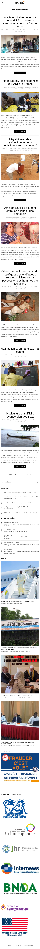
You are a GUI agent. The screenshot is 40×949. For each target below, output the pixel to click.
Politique (28, 87)
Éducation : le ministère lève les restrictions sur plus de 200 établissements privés (21, 497)
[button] (37, 482)
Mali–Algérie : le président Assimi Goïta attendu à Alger (20, 492)
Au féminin (25, 217)
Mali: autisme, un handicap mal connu (20, 350)
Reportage (27, 30)
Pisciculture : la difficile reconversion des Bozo (20, 415)
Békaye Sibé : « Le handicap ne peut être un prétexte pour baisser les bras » (21, 552)
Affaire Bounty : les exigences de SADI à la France (20, 82)
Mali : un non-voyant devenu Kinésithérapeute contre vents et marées (21, 524)
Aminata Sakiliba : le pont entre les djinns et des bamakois (20, 210)
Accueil (9, 946)
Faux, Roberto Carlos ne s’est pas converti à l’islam (19, 502)
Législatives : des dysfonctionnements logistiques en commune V (20, 142)
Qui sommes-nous (17, 946)
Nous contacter (28, 946)
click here (7, 549)
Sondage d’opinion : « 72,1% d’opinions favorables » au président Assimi (20, 507)
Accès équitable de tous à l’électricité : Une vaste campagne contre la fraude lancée (20, 22)
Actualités (20, 30)
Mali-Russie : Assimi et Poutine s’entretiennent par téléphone (21, 513)
